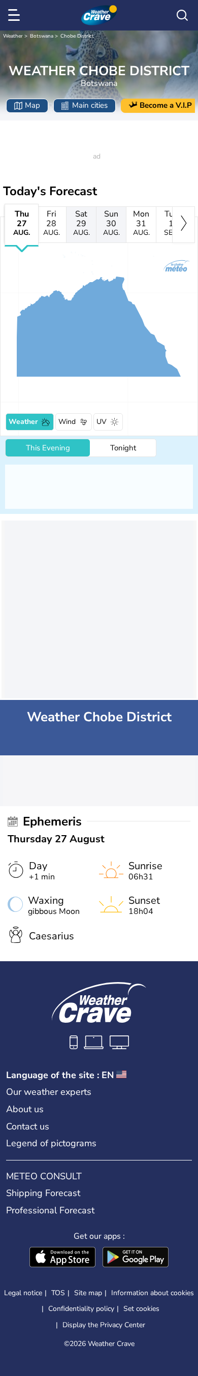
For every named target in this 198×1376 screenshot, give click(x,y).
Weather (13, 36)
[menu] (16, 15)
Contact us (27, 1126)
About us (25, 1109)
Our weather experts (48, 1092)
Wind (67, 421)
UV (101, 421)
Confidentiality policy (81, 1308)
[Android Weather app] (136, 1258)
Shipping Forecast (43, 1193)
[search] (182, 15)
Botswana (41, 36)
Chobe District (77, 36)
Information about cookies (152, 1293)
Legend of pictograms (51, 1143)
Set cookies (141, 1309)
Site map (88, 1293)
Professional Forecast (50, 1210)
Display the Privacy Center (103, 1325)
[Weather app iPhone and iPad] (62, 1258)
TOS (58, 1293)
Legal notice (23, 1293)
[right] (183, 224)
